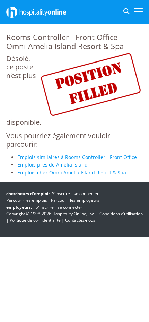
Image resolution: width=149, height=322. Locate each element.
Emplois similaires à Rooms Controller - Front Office (77, 157)
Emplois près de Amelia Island (52, 164)
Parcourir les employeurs (75, 200)
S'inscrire (61, 194)
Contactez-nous (80, 220)
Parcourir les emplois (26, 200)
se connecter (86, 194)
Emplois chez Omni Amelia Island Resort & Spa (71, 172)
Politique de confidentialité (35, 220)
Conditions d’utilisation (121, 214)
